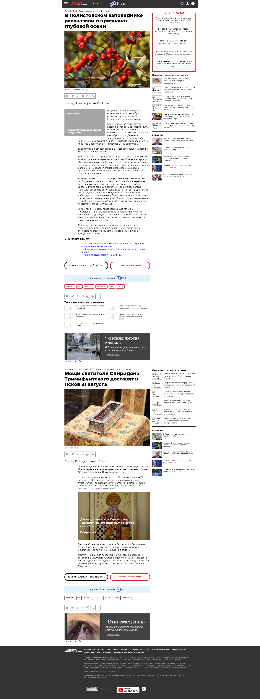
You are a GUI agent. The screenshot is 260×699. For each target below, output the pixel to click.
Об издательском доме (94, 650)
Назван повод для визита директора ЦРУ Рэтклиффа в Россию (178, 175)
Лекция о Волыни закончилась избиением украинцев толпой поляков (176, 158)
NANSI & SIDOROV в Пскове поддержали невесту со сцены (173, 42)
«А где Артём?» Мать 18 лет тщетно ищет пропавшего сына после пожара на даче (178, 421)
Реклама (125, 650)
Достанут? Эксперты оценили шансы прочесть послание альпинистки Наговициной (179, 90)
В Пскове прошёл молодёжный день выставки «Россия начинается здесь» (173, 53)
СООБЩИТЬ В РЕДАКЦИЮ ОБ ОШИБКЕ (129, 652)
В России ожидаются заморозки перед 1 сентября (177, 149)
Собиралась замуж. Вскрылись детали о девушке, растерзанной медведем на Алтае (178, 98)
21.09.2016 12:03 (70, 11)
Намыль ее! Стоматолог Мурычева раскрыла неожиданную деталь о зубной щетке (178, 412)
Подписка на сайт (92, 652)
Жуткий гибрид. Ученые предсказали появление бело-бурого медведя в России (179, 376)
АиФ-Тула (85, 90)
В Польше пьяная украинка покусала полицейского (179, 471)
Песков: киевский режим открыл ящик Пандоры (177, 167)
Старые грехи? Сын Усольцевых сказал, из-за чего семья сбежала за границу (179, 107)
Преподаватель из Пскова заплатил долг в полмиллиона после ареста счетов (174, 63)
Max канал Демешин (73, 448)
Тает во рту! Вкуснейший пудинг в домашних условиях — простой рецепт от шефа (178, 116)
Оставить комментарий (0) (130, 265)
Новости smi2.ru (73, 361)
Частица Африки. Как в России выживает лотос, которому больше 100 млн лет (179, 394)
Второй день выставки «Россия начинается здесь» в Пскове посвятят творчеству (174, 31)
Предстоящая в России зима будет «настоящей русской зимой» (131, 316)
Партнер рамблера (107, 689)
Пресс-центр (113, 650)
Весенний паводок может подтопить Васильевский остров (133, 307)
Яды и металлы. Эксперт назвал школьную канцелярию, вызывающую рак (177, 81)
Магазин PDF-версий (140, 650)
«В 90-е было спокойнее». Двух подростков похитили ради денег (178, 402)
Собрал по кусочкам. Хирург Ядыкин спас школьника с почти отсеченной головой (179, 385)
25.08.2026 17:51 (70, 369)
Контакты (107, 652)
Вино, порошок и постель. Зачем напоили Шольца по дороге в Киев (178, 140)
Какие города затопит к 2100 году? (103, 255)
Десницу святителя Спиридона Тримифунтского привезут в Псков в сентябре (107, 523)
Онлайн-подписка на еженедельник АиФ (169, 650)
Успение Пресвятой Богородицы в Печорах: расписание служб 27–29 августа (173, 20)
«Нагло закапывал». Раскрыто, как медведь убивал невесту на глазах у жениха (179, 125)
